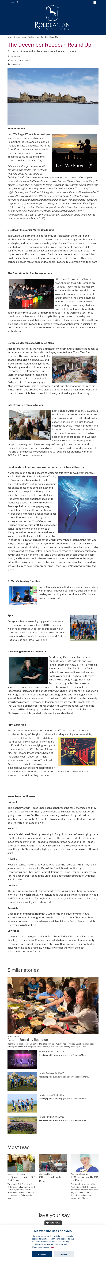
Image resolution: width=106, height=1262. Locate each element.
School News (20, 37)
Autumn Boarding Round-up (27, 1040)
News (10, 37)
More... (84, 1047)
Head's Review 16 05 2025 (51, 1095)
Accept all (42, 1254)
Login (12, 2)
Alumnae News (45, 1174)
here (52, 1247)
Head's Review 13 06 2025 (51, 1051)
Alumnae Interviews (16, 1174)
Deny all (63, 1254)
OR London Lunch (50, 1177)
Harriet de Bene (23, 60)
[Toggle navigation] (94, 2)
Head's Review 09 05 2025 (51, 1117)
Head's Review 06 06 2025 (51, 1073)
